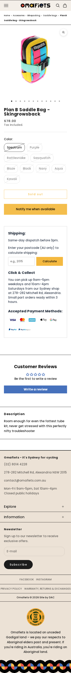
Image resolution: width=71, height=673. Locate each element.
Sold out (35, 194)
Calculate (50, 261)
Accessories (18, 15)
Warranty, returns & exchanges (47, 589)
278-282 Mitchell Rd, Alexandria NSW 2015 (35, 472)
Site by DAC (47, 597)
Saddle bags (50, 15)
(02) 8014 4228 (15, 464)
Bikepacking (33, 15)
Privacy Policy (11, 589)
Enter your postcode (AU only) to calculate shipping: (33, 250)
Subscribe (18, 565)
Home (7, 15)
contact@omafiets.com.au (25, 480)
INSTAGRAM (44, 579)
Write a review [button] (36, 389)
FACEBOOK (27, 579)
